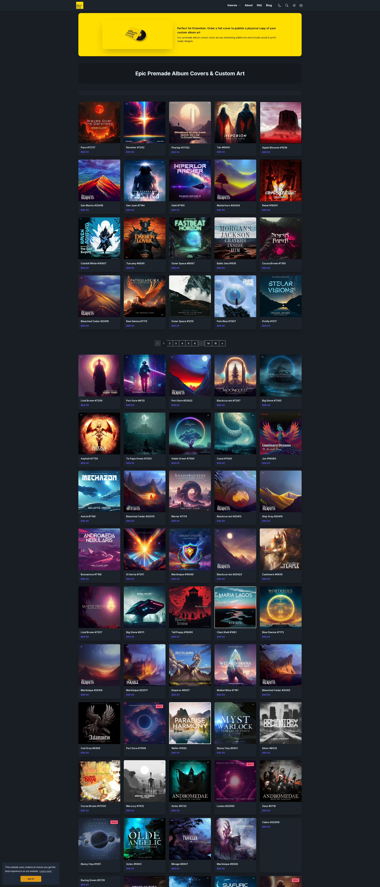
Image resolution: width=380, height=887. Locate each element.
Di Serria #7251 (135, 574)
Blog (269, 5)
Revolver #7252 (135, 147)
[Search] (287, 5)
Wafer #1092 (179, 748)
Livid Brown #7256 (91, 400)
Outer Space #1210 (182, 321)
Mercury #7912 (135, 806)
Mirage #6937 (179, 864)
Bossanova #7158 (91, 574)
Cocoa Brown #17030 (93, 806)
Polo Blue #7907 (226, 321)
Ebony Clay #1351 (91, 864)
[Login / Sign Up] (294, 5)
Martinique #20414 (91, 690)
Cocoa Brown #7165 (274, 263)
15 (215, 343)
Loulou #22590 (226, 806)
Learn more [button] (46, 871)
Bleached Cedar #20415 (95, 321)
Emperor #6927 (180, 690)
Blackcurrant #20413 (229, 516)
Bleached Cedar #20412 (276, 690)
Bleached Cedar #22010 (140, 516)
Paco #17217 (88, 147)
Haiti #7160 (178, 205)
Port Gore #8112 (135, 400)
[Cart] (301, 5)
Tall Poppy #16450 (182, 632)
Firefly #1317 (269, 321)
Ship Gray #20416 (272, 516)
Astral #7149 (88, 516)
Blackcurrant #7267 (228, 400)
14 (208, 343)
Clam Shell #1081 (226, 632)
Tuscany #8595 (135, 263)
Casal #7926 (224, 458)
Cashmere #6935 (272, 574)
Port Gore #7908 (136, 748)
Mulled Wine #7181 (227, 690)
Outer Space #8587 (183, 263)
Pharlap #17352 (180, 147)
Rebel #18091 (270, 205)
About (249, 5)
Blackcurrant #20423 (229, 574)
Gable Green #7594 (182, 458)
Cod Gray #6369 (90, 748)
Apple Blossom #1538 (274, 147)
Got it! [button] (31, 879)
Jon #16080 (269, 458)
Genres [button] (232, 5)
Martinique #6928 (227, 864)
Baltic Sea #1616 (226, 263)
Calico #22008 (271, 864)
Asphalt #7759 (89, 458)
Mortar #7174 (179, 516)
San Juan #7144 (135, 205)
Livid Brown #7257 (91, 632)
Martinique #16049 (182, 574)
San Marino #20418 (92, 205)
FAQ (259, 5)
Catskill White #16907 (93, 263)
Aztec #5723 (178, 806)
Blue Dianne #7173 (273, 632)
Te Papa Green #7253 (139, 458)
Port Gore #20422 (181, 400)
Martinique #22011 (137, 690)
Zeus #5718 (269, 806)
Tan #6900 (223, 147)
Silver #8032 (269, 748)
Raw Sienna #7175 (136, 321)
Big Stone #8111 (135, 632)
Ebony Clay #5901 (227, 748)
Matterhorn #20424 (228, 205)
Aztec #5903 (133, 864)
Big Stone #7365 (271, 400)
